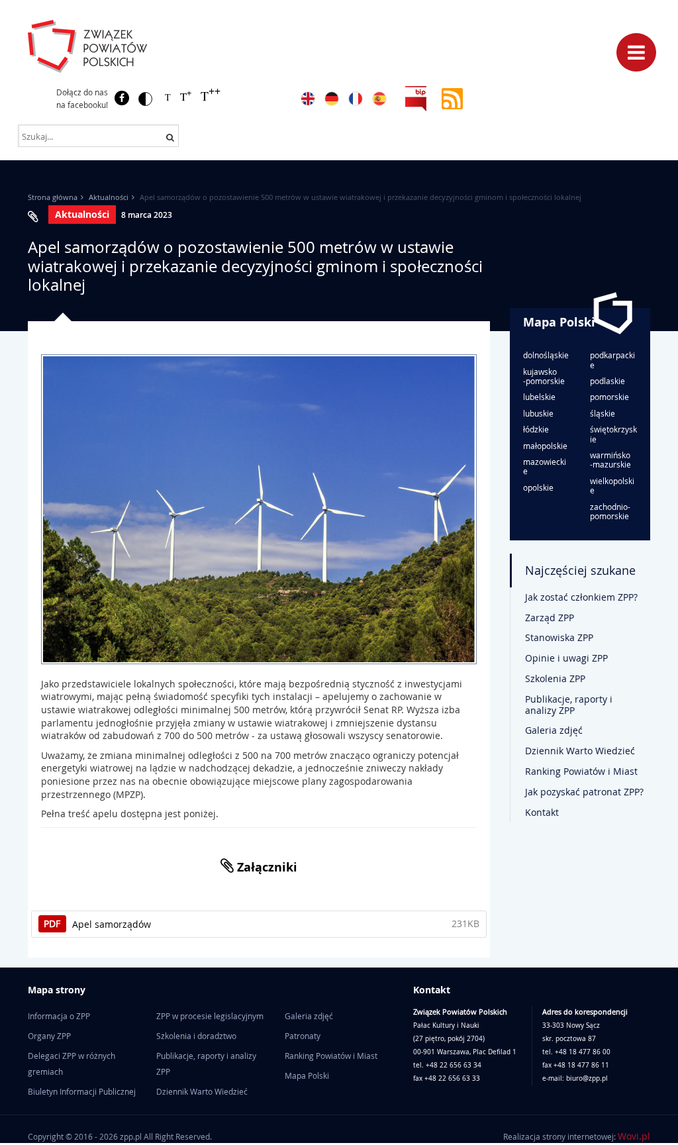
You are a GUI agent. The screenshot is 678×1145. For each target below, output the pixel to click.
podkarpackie (612, 360)
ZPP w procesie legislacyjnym (210, 1016)
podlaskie (607, 380)
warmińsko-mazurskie (610, 460)
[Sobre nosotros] (379, 98)
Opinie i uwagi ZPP (566, 658)
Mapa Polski (559, 322)
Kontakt (542, 812)
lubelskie (539, 396)
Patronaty (302, 1035)
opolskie (538, 487)
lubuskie (538, 413)
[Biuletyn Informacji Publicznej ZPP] (415, 97)
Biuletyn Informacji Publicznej (82, 1091)
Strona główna (52, 197)
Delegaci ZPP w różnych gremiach (71, 1063)
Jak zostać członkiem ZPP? (581, 597)
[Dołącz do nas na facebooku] (122, 98)
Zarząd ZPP (549, 617)
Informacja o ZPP (59, 1016)
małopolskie (545, 445)
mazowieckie (544, 466)
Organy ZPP (49, 1035)
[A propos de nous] (355, 98)
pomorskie (609, 396)
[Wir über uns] (331, 98)
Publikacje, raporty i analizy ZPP (568, 705)
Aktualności (108, 197)
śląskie (602, 413)
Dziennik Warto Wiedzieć (580, 750)
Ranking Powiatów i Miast (581, 771)
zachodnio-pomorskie (610, 511)
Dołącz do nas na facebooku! (82, 98)
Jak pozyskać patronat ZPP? (584, 791)
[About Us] (308, 98)
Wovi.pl (634, 1136)
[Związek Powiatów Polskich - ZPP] (125, 46)
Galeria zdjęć (554, 730)
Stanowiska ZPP (559, 637)
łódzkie (536, 429)
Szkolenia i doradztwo (196, 1035)
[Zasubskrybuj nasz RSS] (452, 97)
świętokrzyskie (613, 434)
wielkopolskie (612, 485)
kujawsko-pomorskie (544, 376)
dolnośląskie (546, 355)
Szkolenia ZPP (555, 678)
